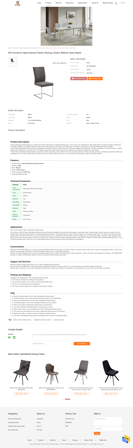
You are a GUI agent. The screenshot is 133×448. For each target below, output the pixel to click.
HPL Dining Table (13, 430)
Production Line (69, 419)
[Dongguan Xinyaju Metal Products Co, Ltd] (17, 3)
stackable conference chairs (42, 320)
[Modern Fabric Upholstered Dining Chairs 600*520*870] (21, 372)
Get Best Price (79, 78)
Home (39, 3)
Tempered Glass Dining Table (16, 426)
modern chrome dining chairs (22, 320)
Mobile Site (102, 440)
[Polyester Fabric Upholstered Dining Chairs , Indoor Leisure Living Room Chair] (81, 372)
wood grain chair (59, 320)
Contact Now (96, 78)
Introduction (40, 419)
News (64, 440)
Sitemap (75, 440)
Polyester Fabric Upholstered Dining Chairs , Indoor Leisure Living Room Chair (81, 388)
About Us (58, 3)
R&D (66, 426)
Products (48, 3)
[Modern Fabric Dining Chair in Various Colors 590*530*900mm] (51, 372)
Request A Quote (108, 3)
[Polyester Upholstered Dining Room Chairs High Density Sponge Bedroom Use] (111, 372)
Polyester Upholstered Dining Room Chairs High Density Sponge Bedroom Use (111, 388)
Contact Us (95, 3)
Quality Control (82, 3)
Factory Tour (69, 3)
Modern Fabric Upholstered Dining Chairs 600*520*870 (21, 388)
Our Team (39, 430)
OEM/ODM (68, 422)
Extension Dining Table (14, 419)
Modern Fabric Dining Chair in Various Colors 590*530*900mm (51, 388)
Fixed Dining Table (13, 422)
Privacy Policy (88, 440)
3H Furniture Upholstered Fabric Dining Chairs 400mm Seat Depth (57, 48)
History (39, 422)
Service (39, 426)
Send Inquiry (82, 343)
